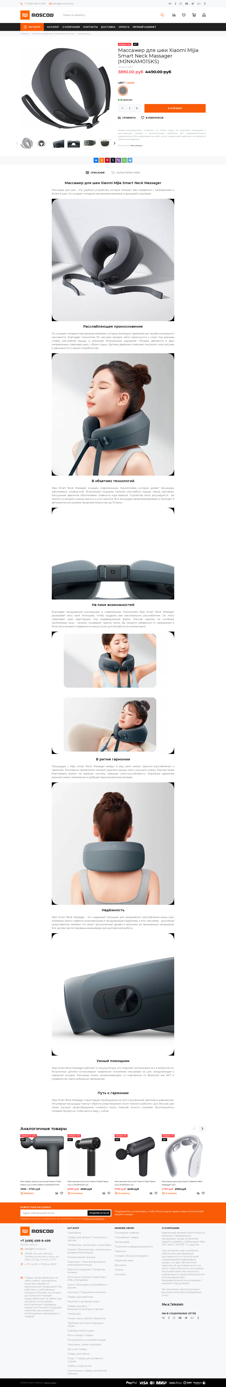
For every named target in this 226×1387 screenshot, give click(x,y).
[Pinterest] (107, 160)
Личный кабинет (144, 26)
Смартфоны (74, 1232)
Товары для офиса (78, 1353)
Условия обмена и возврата (131, 1255)
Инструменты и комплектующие (87, 1339)
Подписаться (99, 1213)
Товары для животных (80, 1296)
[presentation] (17, 143)
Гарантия (120, 1251)
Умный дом (74, 1313)
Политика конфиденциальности (134, 1246)
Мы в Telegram (172, 1304)
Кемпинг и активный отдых (84, 1301)
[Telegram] (129, 160)
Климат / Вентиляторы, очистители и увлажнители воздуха (89, 1251)
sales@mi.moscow (63, 3)
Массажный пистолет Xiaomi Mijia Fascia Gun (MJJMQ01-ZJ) (135, 1183)
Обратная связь (124, 1260)
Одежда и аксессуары (81, 1330)
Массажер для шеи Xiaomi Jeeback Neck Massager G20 (182, 1183)
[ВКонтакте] (96, 160)
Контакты (90, 26)
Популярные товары (127, 1237)
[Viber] (118, 160)
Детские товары (77, 1349)
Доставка (108, 26)
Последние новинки (127, 1232)
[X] (113, 160)
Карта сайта (50, 1382)
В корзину (175, 108)
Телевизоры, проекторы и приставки (89, 1244)
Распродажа (122, 1241)
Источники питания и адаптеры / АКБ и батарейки (87, 1278)
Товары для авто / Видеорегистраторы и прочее (86, 1308)
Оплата (124, 26)
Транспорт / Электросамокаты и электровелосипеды (87, 1263)
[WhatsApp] (124, 160)
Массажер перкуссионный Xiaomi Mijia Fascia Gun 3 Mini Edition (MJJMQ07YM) (40, 1183)
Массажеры (136, 145)
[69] (123, 91)
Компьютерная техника (81, 1257)
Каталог (35, 26)
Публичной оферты (93, 1218)
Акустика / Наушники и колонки (87, 1292)
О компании (71, 26)
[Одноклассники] (101, 160)
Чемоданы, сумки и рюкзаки (84, 1344)
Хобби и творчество (80, 1366)
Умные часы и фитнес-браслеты (87, 1318)
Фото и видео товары (80, 1335)
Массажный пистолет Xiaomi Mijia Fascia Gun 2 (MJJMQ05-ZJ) (88, 1183)
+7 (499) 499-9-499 (34, 3)
